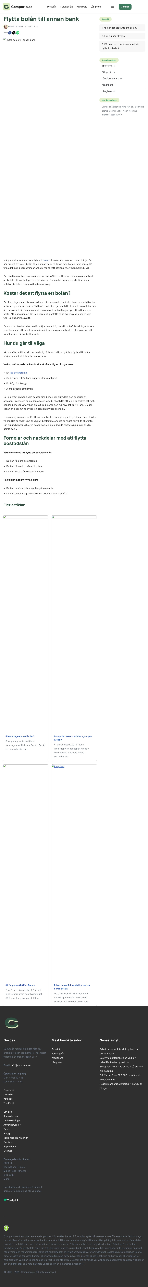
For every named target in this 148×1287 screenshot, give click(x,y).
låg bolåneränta (18, 372)
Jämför (125, 6)
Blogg (6, 1133)
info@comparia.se (20, 1065)
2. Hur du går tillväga (113, 36)
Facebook (8, 1090)
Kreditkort (82, 6)
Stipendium (9, 1146)
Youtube (8, 1098)
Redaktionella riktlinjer (15, 1137)
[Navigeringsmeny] (112, 6)
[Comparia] (18, 7)
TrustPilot (8, 1103)
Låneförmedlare (112, 78)
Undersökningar (12, 1120)
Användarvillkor (12, 1124)
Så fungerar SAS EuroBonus (20, 985)
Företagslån (66, 6)
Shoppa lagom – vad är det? (19, 736)
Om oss (7, 1111)
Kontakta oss (10, 1116)
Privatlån (51, 6)
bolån (46, 260)
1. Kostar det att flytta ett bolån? (119, 27)
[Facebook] (10, 32)
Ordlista (7, 1142)
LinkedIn (8, 1094)
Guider (7, 1129)
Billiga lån (108, 72)
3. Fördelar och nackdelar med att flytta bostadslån (120, 46)
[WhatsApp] (17, 32)
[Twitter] (14, 32)
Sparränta (108, 65)
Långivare (96, 6)
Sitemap (7, 1150)
